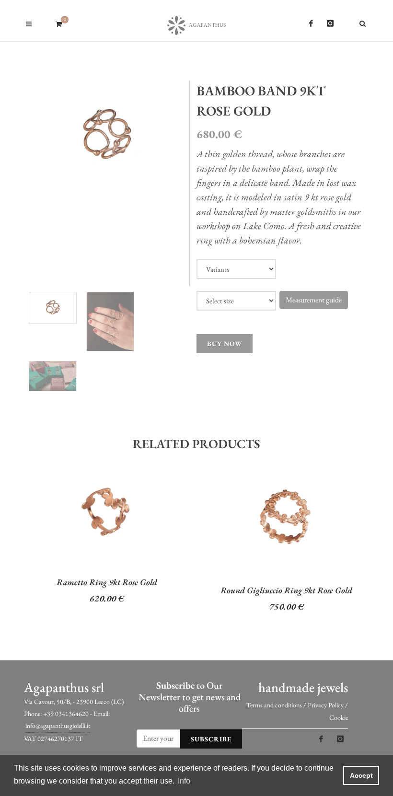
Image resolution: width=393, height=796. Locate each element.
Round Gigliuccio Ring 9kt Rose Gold (286, 590)
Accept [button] (361, 775)
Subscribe (211, 739)
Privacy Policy (326, 705)
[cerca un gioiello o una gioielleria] (364, 22)
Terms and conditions (274, 705)
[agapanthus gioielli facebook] (311, 23)
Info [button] (184, 781)
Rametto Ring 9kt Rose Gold (107, 582)
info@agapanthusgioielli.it (57, 725)
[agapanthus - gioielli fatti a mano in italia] (196, 20)
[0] (58, 22)
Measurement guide (314, 300)
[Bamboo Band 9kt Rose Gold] (107, 136)
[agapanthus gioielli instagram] (330, 23)
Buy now (224, 343)
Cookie (338, 717)
